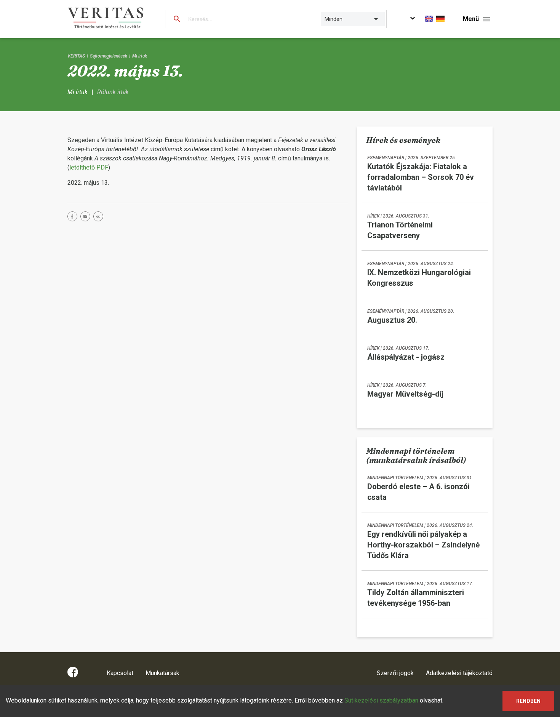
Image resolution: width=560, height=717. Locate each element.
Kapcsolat (120, 673)
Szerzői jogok (395, 673)
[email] (86, 217)
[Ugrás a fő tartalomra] (412, 19)
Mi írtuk (139, 56)
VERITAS (76, 56)
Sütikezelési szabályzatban (381, 700)
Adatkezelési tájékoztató (459, 673)
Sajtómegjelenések (108, 56)
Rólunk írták (113, 92)
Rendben (528, 701)
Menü (471, 18)
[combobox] (325, 19)
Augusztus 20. (392, 320)
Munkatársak (162, 673)
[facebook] (73, 217)
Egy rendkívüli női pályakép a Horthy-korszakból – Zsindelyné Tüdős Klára (423, 545)
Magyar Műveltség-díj (405, 394)
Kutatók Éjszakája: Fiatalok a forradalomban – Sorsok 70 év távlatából (420, 177)
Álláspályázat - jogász (406, 357)
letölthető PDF (88, 167)
